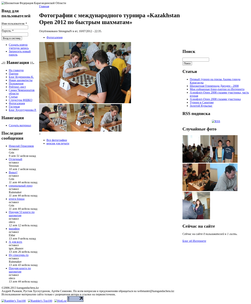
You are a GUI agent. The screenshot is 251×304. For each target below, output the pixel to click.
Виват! (13, 172)
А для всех (15, 241)
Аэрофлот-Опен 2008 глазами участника (215, 99)
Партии (13, 73)
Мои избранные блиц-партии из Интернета (217, 89)
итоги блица (16, 198)
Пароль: (7, 30)
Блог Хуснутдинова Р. (22, 109)
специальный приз (20, 185)
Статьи (13, 96)
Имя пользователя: (14, 23)
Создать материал (20, 125)
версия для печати (57, 143)
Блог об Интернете (194, 240)
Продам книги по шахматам (20, 270)
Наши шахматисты (21, 80)
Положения (16, 83)
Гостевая (14, 106)
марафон (14, 228)
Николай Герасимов (21, 145)
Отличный (15, 159)
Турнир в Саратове (202, 102)
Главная (44, 6)
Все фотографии (56, 140)
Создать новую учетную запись (19, 46)
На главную (16, 70)
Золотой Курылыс (201, 105)
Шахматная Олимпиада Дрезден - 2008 (214, 85)
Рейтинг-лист (17, 86)
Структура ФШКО (20, 100)
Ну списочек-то (18, 255)
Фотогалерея (17, 103)
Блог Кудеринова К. (21, 76)
